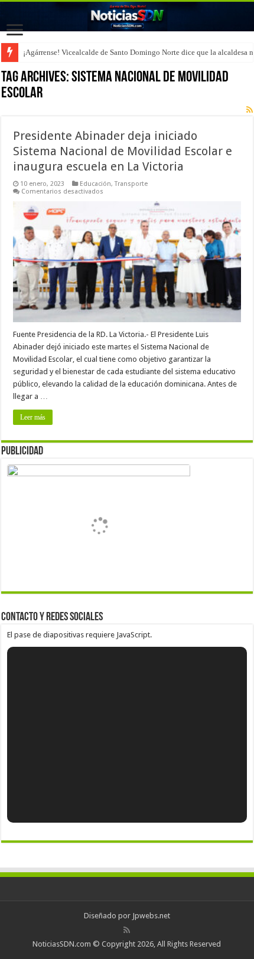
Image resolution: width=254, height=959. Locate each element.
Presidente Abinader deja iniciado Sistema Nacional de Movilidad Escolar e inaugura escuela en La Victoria (122, 151)
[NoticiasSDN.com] (127, 16)
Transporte (131, 184)
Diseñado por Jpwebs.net (127, 915)
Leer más (32, 417)
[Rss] (126, 930)
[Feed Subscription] (249, 109)
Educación (95, 184)
